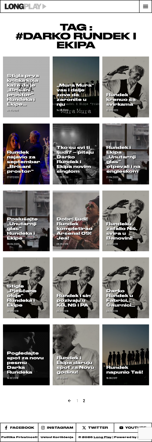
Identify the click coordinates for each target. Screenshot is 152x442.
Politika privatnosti (19, 437)
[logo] (23, 6)
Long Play (103, 437)
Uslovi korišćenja (57, 437)
